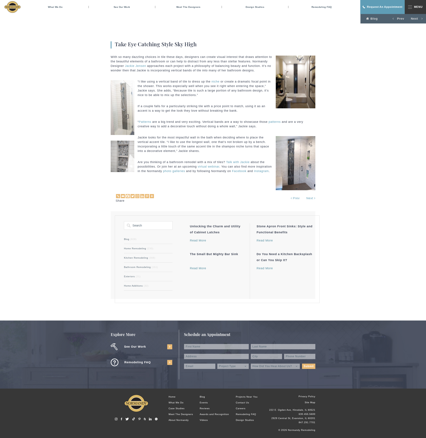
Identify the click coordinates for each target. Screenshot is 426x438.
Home (172, 396)
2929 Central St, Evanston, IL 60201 (293, 418)
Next (310, 198)
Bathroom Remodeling (141, 267)
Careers (240, 408)
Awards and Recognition (214, 414)
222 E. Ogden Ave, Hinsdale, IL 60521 (292, 410)
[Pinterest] (147, 196)
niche (215, 81)
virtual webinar (208, 166)
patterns (275, 121)
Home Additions (136, 285)
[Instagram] (137, 196)
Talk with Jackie (238, 162)
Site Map (310, 402)
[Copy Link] (118, 196)
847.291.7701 (307, 422)
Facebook (239, 171)
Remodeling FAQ (322, 7)
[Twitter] (132, 196)
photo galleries (174, 171)
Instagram (261, 171)
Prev (296, 198)
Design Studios (255, 7)
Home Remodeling (138, 248)
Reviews (205, 408)
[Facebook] (128, 196)
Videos (204, 420)
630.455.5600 (307, 414)
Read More (198, 240)
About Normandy (179, 420)
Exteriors (132, 276)
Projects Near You (247, 396)
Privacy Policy (307, 396)
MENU (418, 6)
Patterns (145, 121)
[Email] (123, 196)
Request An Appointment (384, 6)
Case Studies (177, 408)
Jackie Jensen (135, 66)
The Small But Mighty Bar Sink (214, 254)
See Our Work (122, 7)
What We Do (55, 7)
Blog (374, 18)
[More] (152, 196)
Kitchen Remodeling (139, 257)
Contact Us (242, 402)
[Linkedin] (142, 196)
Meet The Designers (188, 7)
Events (204, 402)
